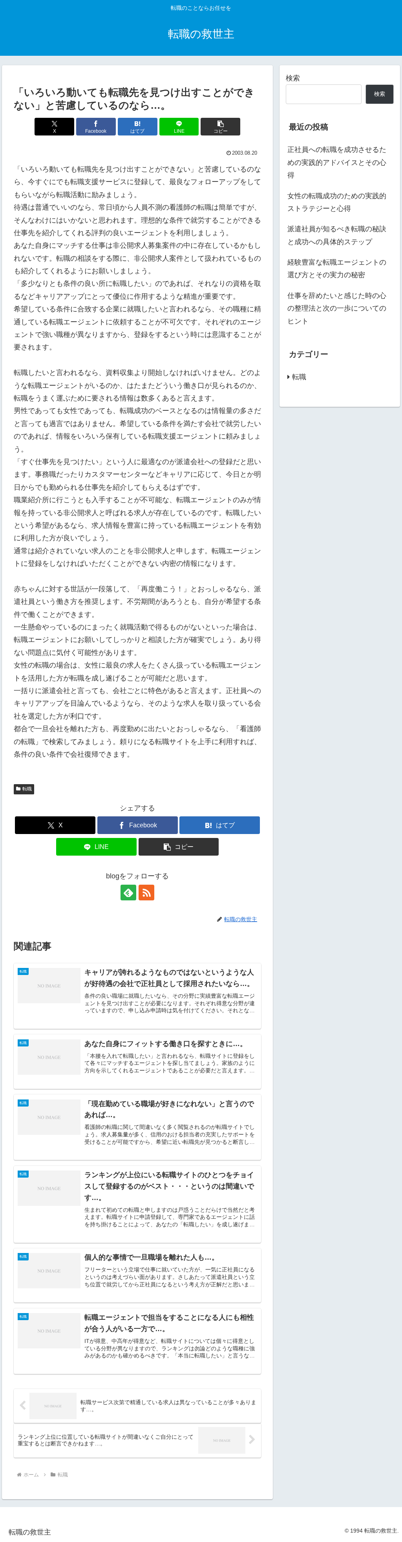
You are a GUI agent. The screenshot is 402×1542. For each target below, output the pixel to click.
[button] (220, 126)
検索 (293, 78)
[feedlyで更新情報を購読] (128, 892)
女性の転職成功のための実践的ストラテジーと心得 (336, 202)
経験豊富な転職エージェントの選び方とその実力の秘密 (336, 268)
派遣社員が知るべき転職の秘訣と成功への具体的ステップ (336, 235)
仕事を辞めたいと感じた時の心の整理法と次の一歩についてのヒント (336, 308)
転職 (27, 789)
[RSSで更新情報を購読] (146, 892)
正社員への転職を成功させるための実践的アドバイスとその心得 (336, 162)
